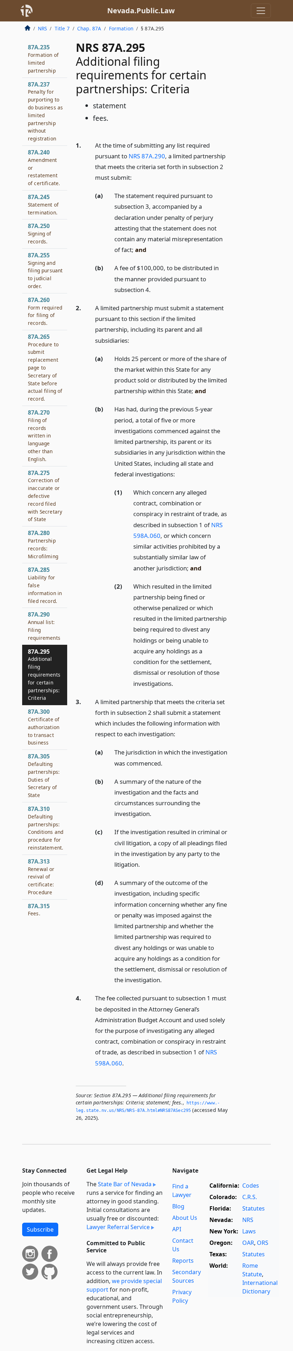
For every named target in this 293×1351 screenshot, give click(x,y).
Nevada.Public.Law (141, 10)
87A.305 (44, 775)
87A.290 (44, 625)
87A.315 (39, 909)
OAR (248, 1243)
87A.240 (44, 167)
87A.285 (45, 585)
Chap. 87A (89, 28)
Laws (249, 1231)
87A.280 (43, 544)
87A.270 (40, 435)
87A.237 (45, 111)
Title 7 (62, 28)
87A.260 (45, 311)
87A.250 (39, 233)
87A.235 (43, 58)
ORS (262, 1243)
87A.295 (44, 675)
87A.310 (45, 828)
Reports (183, 1261)
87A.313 (41, 876)
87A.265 (45, 367)
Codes (250, 1185)
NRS (42, 28)
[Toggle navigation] (261, 11)
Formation (121, 28)
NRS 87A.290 (147, 156)
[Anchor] (136, 177)
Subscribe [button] (40, 1229)
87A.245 (43, 204)
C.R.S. (249, 1197)
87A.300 (43, 727)
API (176, 1229)
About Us (184, 1218)
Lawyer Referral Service (118, 1227)
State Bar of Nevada (125, 1184)
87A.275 (45, 496)
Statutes (253, 1208)
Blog (178, 1206)
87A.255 (45, 270)
